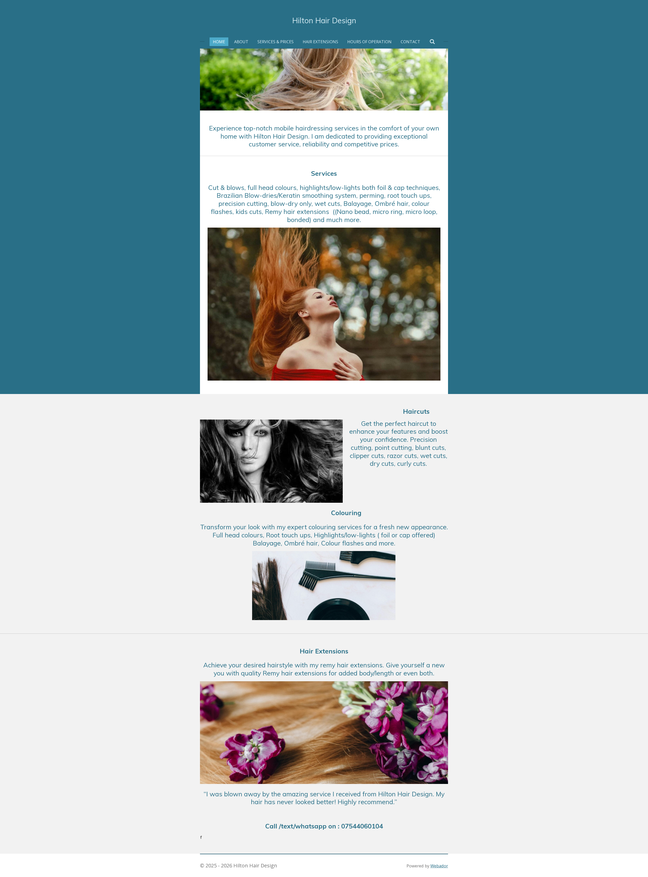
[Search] (432, 41)
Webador (439, 866)
